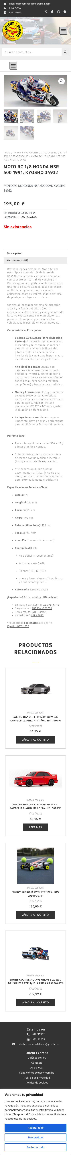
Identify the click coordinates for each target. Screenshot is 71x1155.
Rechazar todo (35, 1147)
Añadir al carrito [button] (35, 739)
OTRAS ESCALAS (19, 156)
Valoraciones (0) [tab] (17, 260)
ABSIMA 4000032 (42, 608)
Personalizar (35, 1137)
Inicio (7, 152)
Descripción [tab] (15, 253)
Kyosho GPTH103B (18, 626)
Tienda (17, 152)
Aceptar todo (36, 1127)
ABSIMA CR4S (51, 604)
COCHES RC (51, 152)
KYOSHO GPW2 (36, 612)
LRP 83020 (37, 615)
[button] (63, 31)
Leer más (35, 827)
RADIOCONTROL (33, 152)
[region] (35, 1122)
